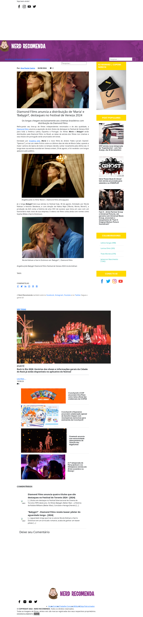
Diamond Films (23, 129)
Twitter (77, 295)
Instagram (59, 295)
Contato (56, 606)
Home (20, 63)
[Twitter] (29, 6)
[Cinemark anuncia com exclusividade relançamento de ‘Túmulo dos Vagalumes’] (44, 440)
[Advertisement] (71, 24)
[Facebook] (19, 6)
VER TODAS (21, 309)
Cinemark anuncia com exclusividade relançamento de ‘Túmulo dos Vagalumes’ (77, 440)
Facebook (50, 295)
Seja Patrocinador (88, 606)
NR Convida (32, 59)
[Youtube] (34, 6)
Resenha (19, 59)
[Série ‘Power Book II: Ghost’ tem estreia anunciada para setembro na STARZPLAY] (111, 166)
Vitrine (25, 59)
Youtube (67, 295)
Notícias (12, 59)
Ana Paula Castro (28, 68)
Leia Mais (21, 379)
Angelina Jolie (34, 141)
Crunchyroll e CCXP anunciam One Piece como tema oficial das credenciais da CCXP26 (77, 396)
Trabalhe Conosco (66, 606)
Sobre (47, 59)
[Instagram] (24, 6)
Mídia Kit (77, 606)
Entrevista (41, 59)
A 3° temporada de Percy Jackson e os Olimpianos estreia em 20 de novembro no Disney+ (77, 467)
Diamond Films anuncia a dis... (43, 63)
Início (7, 59)
